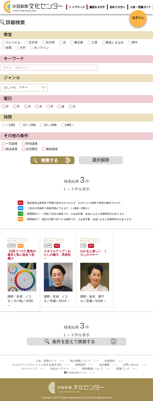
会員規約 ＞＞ (113, 360)
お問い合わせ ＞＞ (134, 364)
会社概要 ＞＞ (108, 364)
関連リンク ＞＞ (126, 368)
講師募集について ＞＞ (96, 368)
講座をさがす (97, 7)
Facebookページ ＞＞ (80, 372)
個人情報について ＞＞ (84, 360)
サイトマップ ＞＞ (33, 368)
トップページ (77, 7)
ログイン (138, 18)
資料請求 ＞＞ (84, 364)
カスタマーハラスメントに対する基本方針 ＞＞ (41, 364)
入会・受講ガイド (140, 7)
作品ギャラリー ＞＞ (63, 368)
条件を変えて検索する (73, 342)
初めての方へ (117, 7)
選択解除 (100, 160)
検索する (49, 161)
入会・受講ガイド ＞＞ (50, 360)
